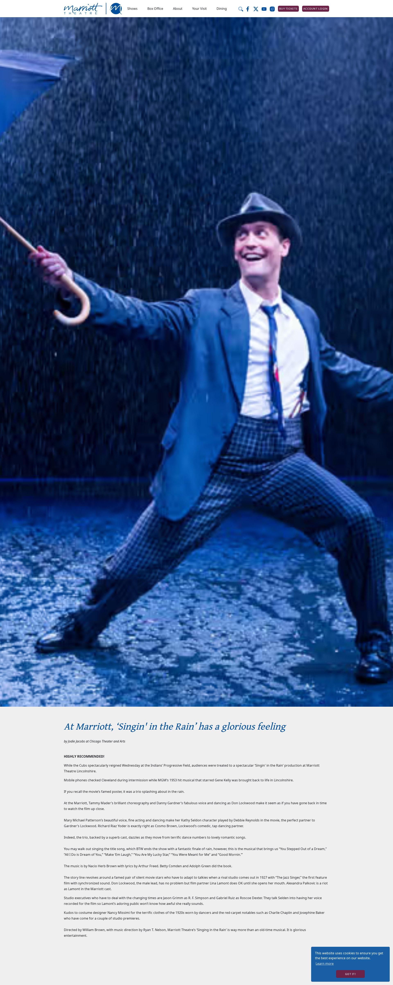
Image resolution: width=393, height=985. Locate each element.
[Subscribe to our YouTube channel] (266, 8)
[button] (132, 8)
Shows (132, 8)
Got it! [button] (350, 974)
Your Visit (199, 8)
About (177, 8)
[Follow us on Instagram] (274, 8)
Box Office (155, 8)
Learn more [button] (325, 963)
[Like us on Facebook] (249, 8)
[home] (93, 9)
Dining (222, 8)
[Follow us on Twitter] (257, 8)
